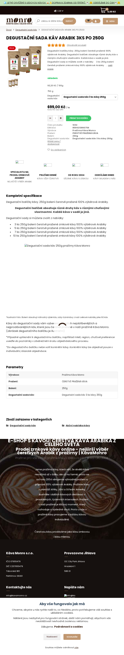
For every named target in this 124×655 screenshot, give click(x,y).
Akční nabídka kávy (78, 425)
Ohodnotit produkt (76, 45)
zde (76, 647)
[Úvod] (19, 21)
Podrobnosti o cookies (68, 626)
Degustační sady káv (26, 29)
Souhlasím (72, 636)
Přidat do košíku (79, 118)
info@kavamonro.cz (16, 595)
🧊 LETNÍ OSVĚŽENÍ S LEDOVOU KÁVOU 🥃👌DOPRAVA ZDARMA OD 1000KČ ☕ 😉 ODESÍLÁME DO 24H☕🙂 (62, 2)
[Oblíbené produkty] (88, 21)
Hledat (69, 21)
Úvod (8, 29)
